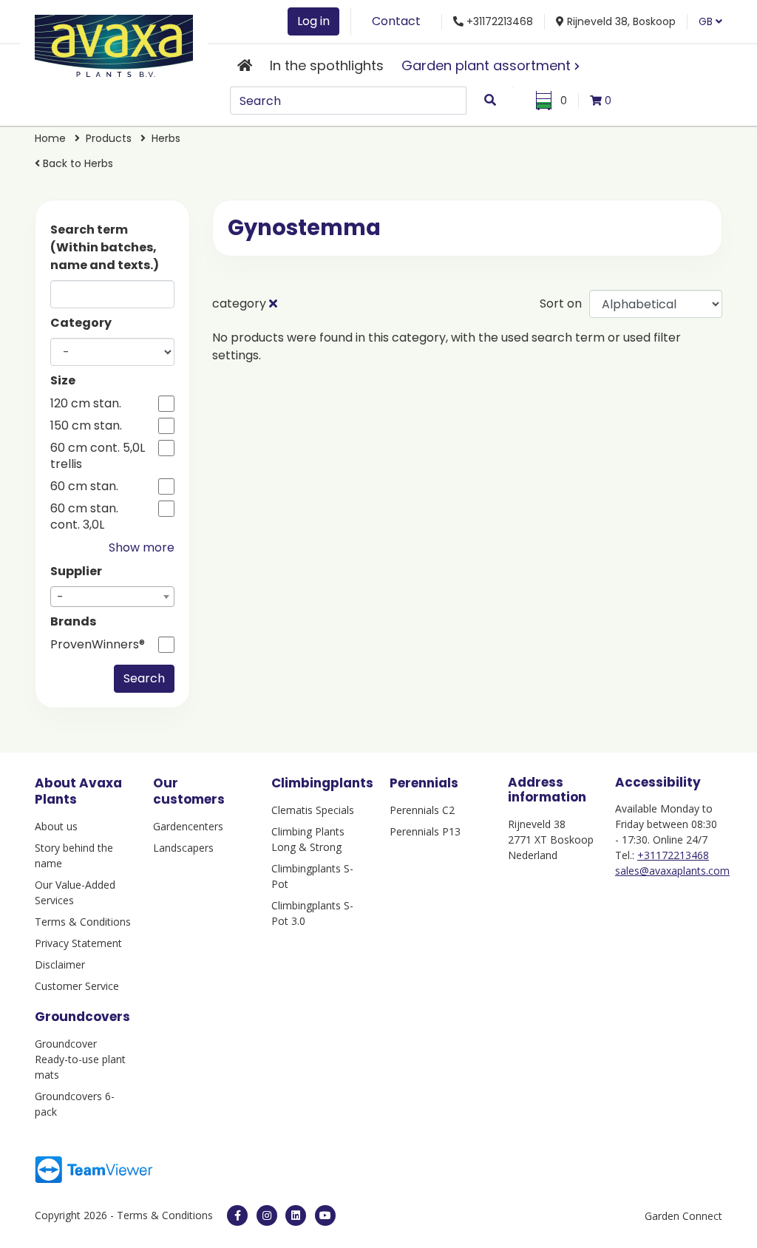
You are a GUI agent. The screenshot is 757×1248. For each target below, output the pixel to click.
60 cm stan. (84, 486)
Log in (313, 21)
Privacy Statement (78, 943)
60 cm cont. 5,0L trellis (97, 456)
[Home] (244, 65)
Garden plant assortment (486, 65)
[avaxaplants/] (267, 1215)
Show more (141, 547)
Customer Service (77, 986)
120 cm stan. (85, 404)
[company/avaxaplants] (295, 1215)
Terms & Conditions (83, 922)
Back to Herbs (76, 163)
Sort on (561, 303)
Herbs (166, 138)
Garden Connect (683, 1216)
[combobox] (112, 596)
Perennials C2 (422, 810)
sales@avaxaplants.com (672, 871)
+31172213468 (673, 855)
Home (50, 138)
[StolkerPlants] (325, 1215)
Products (109, 138)
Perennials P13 (425, 831)
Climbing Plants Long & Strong (307, 839)
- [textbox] (60, 597)
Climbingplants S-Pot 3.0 (312, 913)
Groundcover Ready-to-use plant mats (80, 1059)
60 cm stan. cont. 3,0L (84, 517)
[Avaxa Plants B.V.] (114, 43)
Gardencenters (188, 826)
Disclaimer (60, 964)
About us (56, 826)
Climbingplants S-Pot (312, 876)
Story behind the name (74, 855)
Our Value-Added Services (75, 892)
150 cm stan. (86, 426)
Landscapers (183, 848)
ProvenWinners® (97, 645)
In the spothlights (327, 65)
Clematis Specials (312, 810)
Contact (396, 21)
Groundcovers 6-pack (75, 1104)
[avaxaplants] (237, 1215)
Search (144, 678)
